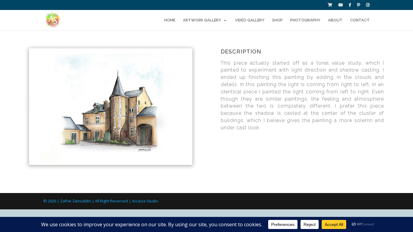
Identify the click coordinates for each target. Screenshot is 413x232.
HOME (169, 20)
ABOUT (335, 20)
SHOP (277, 20)
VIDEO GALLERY (250, 20)
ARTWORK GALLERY (202, 20)
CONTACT (360, 20)
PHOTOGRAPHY (305, 20)
